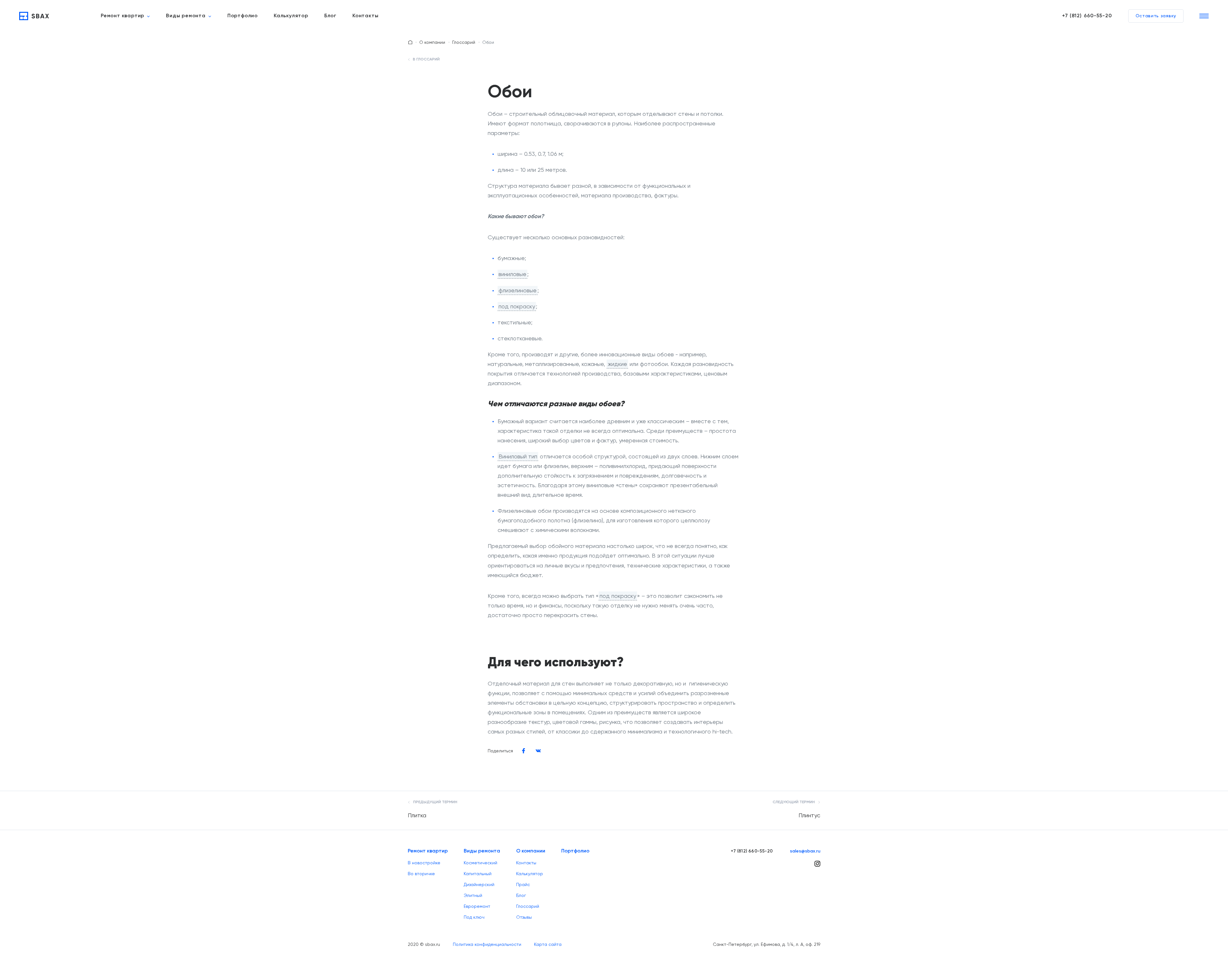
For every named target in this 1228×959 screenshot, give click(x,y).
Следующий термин (794, 802)
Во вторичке (421, 873)
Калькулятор (291, 16)
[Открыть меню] (1204, 16)
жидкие (617, 364)
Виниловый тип (518, 456)
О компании (432, 42)
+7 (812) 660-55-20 (1087, 16)
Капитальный (478, 873)
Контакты (365, 16)
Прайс (523, 884)
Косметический (480, 862)
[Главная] (34, 16)
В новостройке (424, 862)
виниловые (512, 274)
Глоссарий (463, 42)
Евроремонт (477, 906)
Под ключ (474, 917)
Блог (330, 16)
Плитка (417, 815)
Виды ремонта (186, 16)
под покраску (517, 306)
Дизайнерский (479, 884)
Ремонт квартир (122, 16)
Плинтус (809, 815)
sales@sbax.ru (805, 851)
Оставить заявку (1156, 16)
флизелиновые (518, 290)
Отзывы (524, 917)
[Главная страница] (410, 42)
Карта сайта (548, 944)
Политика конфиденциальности (487, 944)
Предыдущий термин (434, 802)
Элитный (473, 895)
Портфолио (242, 16)
